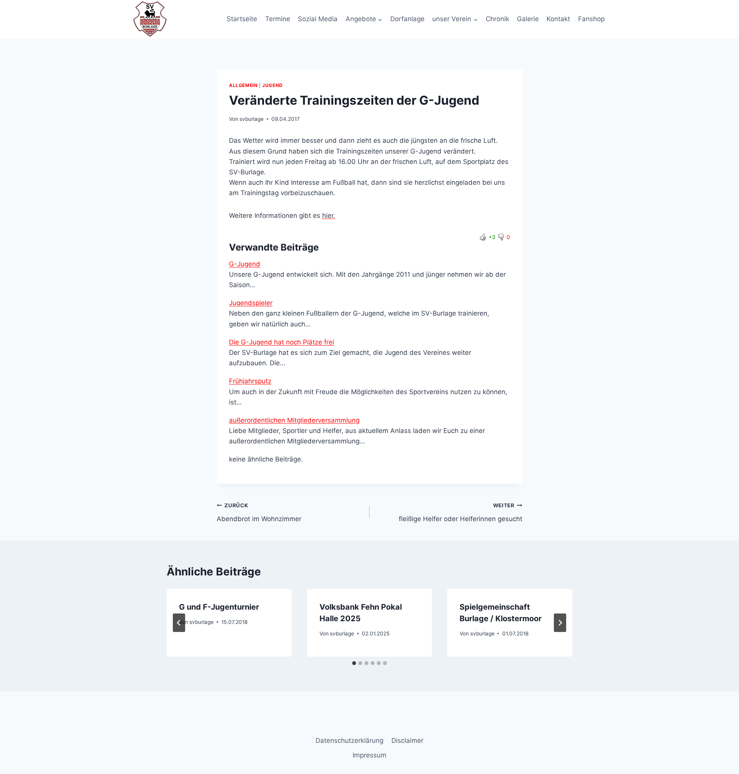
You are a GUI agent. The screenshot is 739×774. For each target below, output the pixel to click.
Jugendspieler (251, 303)
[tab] (354, 663)
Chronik (497, 19)
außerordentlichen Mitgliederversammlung (294, 420)
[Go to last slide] (179, 623)
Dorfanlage (407, 19)
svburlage (251, 119)
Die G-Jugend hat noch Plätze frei (281, 342)
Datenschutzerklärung (349, 740)
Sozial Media (318, 19)
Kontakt (558, 19)
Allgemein (243, 85)
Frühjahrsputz (250, 381)
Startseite (242, 19)
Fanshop (591, 19)
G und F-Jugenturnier (219, 607)
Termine (277, 19)
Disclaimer (407, 740)
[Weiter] (560, 623)
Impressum (369, 755)
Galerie (528, 19)
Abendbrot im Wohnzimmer (259, 512)
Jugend (272, 85)
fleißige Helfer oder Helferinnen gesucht (460, 512)
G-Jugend (244, 264)
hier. (328, 215)
